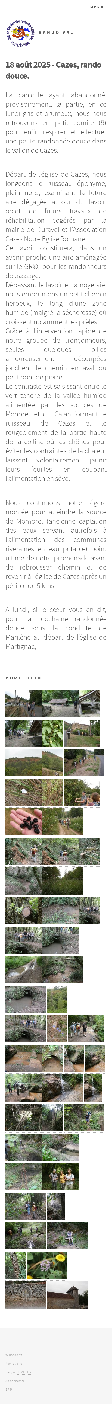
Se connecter (14, 1381)
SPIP (8, 1389)
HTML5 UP (24, 1372)
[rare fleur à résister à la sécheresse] (23, 805)
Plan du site (13, 1363)
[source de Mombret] (25, 1248)
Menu (97, 7)
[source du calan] (52, 1071)
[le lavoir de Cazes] (89, 716)
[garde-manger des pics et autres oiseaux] (15, 1278)
